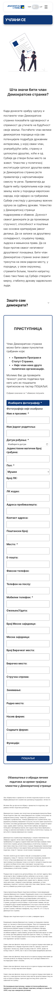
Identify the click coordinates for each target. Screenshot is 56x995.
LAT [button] (41, 7)
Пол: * (10, 465)
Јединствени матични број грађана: (24, 450)
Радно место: (15, 703)
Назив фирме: (16, 716)
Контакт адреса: (17, 517)
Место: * (12, 544)
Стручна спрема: (18, 676)
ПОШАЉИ (28, 758)
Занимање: (14, 690)
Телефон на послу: (19, 584)
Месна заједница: (18, 637)
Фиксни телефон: (18, 570)
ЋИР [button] (29, 7)
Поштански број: (17, 531)
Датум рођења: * (18, 440)
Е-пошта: (12, 557)
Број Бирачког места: (21, 650)
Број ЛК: (12, 478)
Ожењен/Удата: (17, 610)
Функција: (13, 743)
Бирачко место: (17, 663)
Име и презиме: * (18, 413)
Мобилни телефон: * (20, 597)
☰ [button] (46, 7)
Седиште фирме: (18, 729)
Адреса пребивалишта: (22, 504)
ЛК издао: (13, 491)
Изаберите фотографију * (25, 402)
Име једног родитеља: (21, 426)
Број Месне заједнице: (21, 623)
